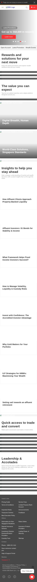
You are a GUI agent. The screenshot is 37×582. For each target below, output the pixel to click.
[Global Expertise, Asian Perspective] (18, 99)
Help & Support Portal (8, 553)
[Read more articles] (18, 415)
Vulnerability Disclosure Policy (11, 568)
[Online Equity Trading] (18, 434)
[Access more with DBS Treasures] (18, 75)
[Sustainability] (18, 480)
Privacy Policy (20, 565)
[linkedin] (14, 576)
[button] (34, 2)
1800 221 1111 (11, 545)
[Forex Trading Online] (18, 441)
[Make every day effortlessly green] (18, 484)
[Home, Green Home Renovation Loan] (18, 487)
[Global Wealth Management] (18, 79)
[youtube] (9, 576)
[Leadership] (18, 473)
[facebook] (3, 576)
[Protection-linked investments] (18, 451)
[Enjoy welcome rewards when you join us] (18, 72)
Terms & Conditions (8, 565)
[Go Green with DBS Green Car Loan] (18, 490)
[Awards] (18, 477)
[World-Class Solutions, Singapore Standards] (18, 132)
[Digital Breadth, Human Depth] (18, 103)
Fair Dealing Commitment (10, 566)
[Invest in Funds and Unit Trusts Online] (18, 438)
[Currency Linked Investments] (18, 448)
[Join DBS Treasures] (18, 161)
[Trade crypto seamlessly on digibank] (18, 444)
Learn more (9, 37)
